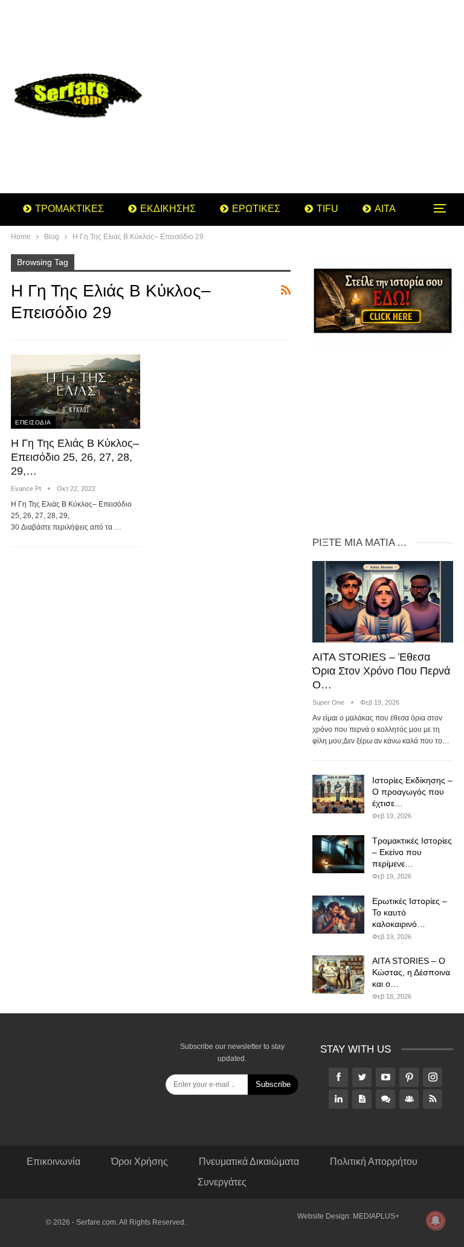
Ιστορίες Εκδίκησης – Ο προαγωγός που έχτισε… (412, 791)
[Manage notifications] (435, 1220)
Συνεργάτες (222, 1182)
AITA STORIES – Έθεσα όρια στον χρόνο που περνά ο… (381, 671)
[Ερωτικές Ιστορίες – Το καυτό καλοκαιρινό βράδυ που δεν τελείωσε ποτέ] (338, 915)
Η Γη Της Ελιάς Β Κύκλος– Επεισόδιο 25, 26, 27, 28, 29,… (75, 457)
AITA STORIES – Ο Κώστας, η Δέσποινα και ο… (411, 972)
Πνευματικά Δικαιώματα (249, 1161)
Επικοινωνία (53, 1161)
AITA (385, 209)
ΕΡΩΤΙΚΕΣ (256, 209)
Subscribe (273, 1084)
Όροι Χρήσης (139, 1161)
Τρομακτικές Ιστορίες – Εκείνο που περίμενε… (412, 852)
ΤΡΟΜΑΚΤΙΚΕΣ (69, 209)
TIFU (327, 209)
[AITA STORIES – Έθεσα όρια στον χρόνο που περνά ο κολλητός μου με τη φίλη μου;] (382, 602)
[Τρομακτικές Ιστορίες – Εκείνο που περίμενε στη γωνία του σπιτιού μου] (338, 854)
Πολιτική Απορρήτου (373, 1161)
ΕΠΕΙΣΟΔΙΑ (33, 422)
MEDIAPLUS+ (376, 1216)
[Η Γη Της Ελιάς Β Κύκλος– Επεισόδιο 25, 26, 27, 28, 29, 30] (75, 391)
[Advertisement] (309, 96)
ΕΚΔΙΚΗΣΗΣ (168, 209)
